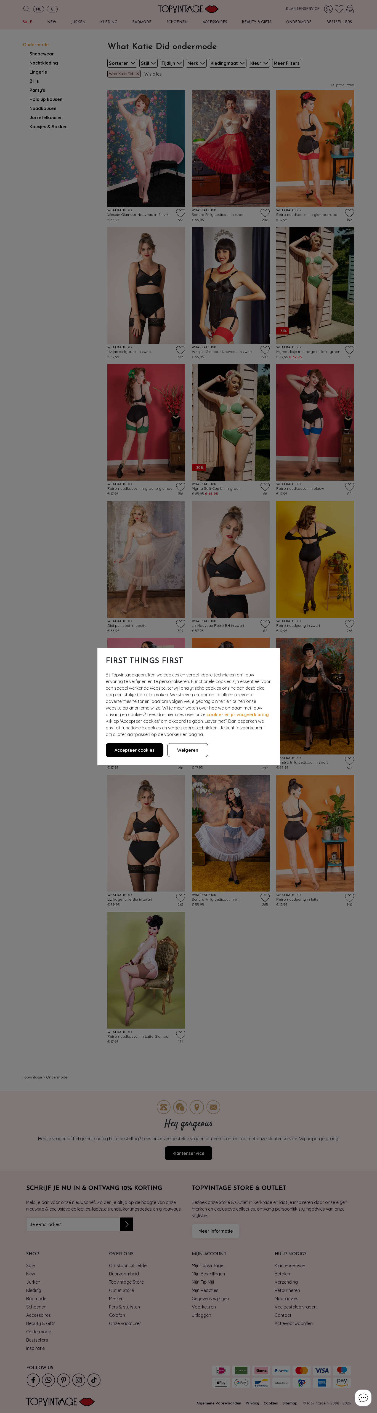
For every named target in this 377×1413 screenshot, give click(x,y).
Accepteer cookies (135, 750)
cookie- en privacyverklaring (237, 714)
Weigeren (187, 750)
